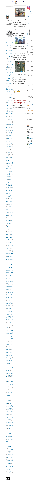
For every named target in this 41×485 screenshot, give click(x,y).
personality (11, 314)
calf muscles (11, 94)
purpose (7, 336)
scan (9, 378)
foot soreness (8, 176)
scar (10, 378)
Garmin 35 (7, 184)
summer (9, 416)
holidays (11, 215)
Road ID (7, 358)
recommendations (7, 344)
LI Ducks (8, 244)
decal (11, 129)
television (7, 427)
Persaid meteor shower (10, 313)
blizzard (9, 77)
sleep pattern (11, 392)
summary (7, 416)
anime (6, 56)
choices (11, 103)
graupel (7, 195)
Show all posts (23, 5)
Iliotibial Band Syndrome (10, 221)
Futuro (8, 182)
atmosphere (7, 63)
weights (8, 464)
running (12, 365)
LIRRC (8, 247)
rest (12, 353)
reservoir (7, 352)
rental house (12, 350)
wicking (7, 465)
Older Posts (25, 113)
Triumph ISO (11, 446)
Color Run (11, 110)
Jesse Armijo (8, 232)
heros (10, 210)
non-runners (8, 292)
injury (12, 224)
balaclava (7, 67)
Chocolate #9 (8, 103)
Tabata (12, 422)
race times (11, 339)
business (7, 91)
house (9, 218)
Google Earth (11, 193)
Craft (9, 124)
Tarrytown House (8, 424)
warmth (11, 459)
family (10, 163)
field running (10, 168)
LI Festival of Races (11, 244)
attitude (9, 63)
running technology (8, 372)
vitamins (7, 457)
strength (8, 412)
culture (9, 126)
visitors (7, 456)
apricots (11, 58)
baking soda (12, 66)
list (10, 247)
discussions (8, 138)
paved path (11, 310)
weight (6, 463)
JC (6, 232)
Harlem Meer (9, 204)
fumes (8, 181)
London (11, 248)
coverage (7, 123)
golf (9, 192)
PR (11, 325)
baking (9, 66)
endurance (9, 153)
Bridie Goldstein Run (8, 84)
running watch (11, 373)
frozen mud (12, 180)
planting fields (9, 319)
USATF (12, 451)
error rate (11, 157)
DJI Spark (10, 140)
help (9, 209)
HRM (11, 218)
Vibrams (12, 453)
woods (8, 468)
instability (10, 226)
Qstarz (9, 336)
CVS (10, 127)
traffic (8, 438)
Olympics (11, 300)
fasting (9, 165)
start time (10, 406)
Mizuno (10, 269)
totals (11, 436)
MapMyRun (7, 253)
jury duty (9, 234)
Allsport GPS (9, 52)
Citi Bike (10, 104)
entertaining (12, 155)
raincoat (9, 341)
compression (7, 115)
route (9, 359)
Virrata (12, 454)
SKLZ (6, 391)
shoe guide (11, 386)
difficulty (7, 134)
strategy (12, 410)
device (11, 132)
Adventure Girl (10, 49)
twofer (6, 449)
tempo (6, 428)
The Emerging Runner (9, 19)
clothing (7, 107)
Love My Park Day (9, 251)
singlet (10, 390)
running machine (9, 369)
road (11, 357)
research (9, 351)
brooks (9, 86)
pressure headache (8, 328)
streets (6, 412)
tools (8, 436)
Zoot (9, 473)
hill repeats (10, 212)
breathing (10, 83)
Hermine (11, 209)
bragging (10, 82)
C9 (10, 92)
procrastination (7, 329)
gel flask (8, 187)
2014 (28, 29)
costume (9, 122)
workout (9, 469)
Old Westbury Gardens (8, 300)
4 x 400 (9, 42)
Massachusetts (8, 256)
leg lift (6, 243)
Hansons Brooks (8, 203)
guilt (8, 199)
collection (9, 110)
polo (6, 321)
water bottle (9, 460)
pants (7, 307)
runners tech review (10, 363)
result (9, 355)
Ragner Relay (7, 340)
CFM (12, 99)
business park (10, 91)
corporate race (10, 121)
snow (11, 395)
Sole (12, 398)
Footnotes (11, 176)
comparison (11, 113)
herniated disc (7, 210)
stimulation (8, 409)
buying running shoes (8, 92)
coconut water (12, 108)
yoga (9, 472)
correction (7, 122)
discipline (7, 137)
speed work (9, 400)
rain (7, 341)
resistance (11, 352)
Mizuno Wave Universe (11, 270)
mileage (12, 265)
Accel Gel (12, 44)
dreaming (7, 144)
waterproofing (12, 460)
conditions (11, 116)
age (10, 51)
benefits (7, 72)
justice (11, 234)
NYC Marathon (9, 296)
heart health (9, 207)
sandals (11, 376)
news (11, 289)
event (6, 158)
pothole (7, 324)
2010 (28, 33)
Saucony (11, 377)
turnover (9, 448)
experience (7, 160)
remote (9, 350)
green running (9, 196)
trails (12, 441)
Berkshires (10, 72)
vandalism (12, 452)
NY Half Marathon (10, 295)
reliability (7, 349)
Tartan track (11, 424)
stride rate (9, 413)
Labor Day (9, 240)
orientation (11, 302)
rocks (11, 358)
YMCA (7, 472)
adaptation (7, 47)
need (9, 284)
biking (12, 75)
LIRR (6, 247)
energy (12, 153)
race (8, 337)
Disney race (12, 138)
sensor (11, 383)
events (8, 158)
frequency (12, 178)
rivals (10, 357)
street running (11, 411)
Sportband (7, 403)
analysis (7, 55)
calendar (7, 94)
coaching (7, 108)
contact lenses (12, 119)
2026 (28, 17)
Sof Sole (8, 398)
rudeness (7, 361)
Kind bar (11, 236)
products (7, 330)
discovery (12, 137)
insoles (8, 225)
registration (10, 347)
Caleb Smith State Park (11, 93)
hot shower (12, 217)
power (9, 325)
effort (9, 148)
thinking (7, 433)
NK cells (12, 291)
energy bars (8, 154)
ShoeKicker (7, 387)
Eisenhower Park (8, 149)
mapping (9, 253)
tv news (11, 448)
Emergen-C (12, 151)
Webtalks (22, 484)
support (12, 420)
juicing (11, 233)
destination (10, 132)
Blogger (6, 78)
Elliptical (7, 150)
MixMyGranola (7, 269)
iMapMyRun (7, 222)
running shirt (9, 370)
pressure (11, 327)
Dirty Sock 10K (10, 135)
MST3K (7, 275)
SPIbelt (7, 401)
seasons (7, 381)
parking (7, 308)
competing (12, 114)
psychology (8, 333)
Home (18, 113)
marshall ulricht (7, 255)
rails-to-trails (12, 340)
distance (12, 139)
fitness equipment (10, 170)
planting (6, 319)
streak (7, 411)
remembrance (7, 350)
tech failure (10, 425)
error (9, 157)
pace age (9, 306)
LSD (11, 251)
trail (12, 438)
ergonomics (7, 157)
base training (7, 70)
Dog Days (11, 141)
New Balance (10, 285)
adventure (7, 49)
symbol (6, 422)
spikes (8, 401)
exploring (11, 160)
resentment (11, 351)
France (11, 177)
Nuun (7, 295)
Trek (8, 445)
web (8, 462)
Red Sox (7, 346)
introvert (12, 228)
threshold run (10, 433)
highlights (7, 211)
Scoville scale (12, 380)
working (7, 469)
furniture (7, 182)
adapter (9, 47)
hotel (7, 218)
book (11, 80)
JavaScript (11, 231)
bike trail (10, 75)
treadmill (11, 443)
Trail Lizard (11, 439)
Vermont (7, 453)
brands (12, 82)
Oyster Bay (7, 305)
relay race (11, 348)
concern (11, 115)
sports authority (10, 403)
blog (11, 77)
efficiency (7, 148)
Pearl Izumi (9, 311)
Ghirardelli (10, 188)
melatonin (11, 261)
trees (6, 445)
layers (8, 242)
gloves (9, 190)
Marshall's (10, 255)
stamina (9, 405)
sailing (9, 376)
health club (10, 206)
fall (12, 162)
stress (10, 412)
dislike (9, 138)
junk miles (7, 234)
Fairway (11, 162)
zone (8, 473)
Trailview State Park (9, 442)
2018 (28, 25)
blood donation (12, 78)
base (11, 69)
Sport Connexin (11, 402)
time (8, 434)
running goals (8, 368)
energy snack (7, 155)
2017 (28, 26)
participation (10, 308)
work (11, 468)
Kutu (11, 239)
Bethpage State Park (8, 74)
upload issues (7, 451)
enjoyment (10, 155)
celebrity (7, 99)
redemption (10, 346)
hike (8, 211)
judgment (9, 233)
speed (12, 399)
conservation (7, 118)
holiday (7, 215)
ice (6, 221)
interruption (7, 228)
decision (7, 130)
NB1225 (7, 283)
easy (10, 147)
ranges (11, 341)
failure (6, 162)
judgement (7, 233)
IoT (12, 229)
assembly (12, 61)
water (6, 460)
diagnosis (10, 133)
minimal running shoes (9, 267)
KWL (6, 240)
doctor (6, 141)
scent (8, 379)
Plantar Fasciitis (10, 318)
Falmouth (8, 163)
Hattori (11, 204)
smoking (9, 394)
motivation (8, 273)
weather (7, 461)
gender (11, 187)
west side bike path (11, 464)
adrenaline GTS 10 (10, 48)
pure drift (9, 335)
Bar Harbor (11, 67)
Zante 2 (11, 472)
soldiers (10, 398)
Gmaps (9, 191)
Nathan (11, 280)
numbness (10, 294)
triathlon (12, 445)
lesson (11, 243)
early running (11, 145)
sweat (7, 421)
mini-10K (11, 266)
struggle (7, 414)
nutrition (12, 294)
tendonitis (11, 428)
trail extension (8, 439)
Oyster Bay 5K (10, 305)
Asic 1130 (10, 59)
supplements (10, 420)
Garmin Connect (10, 185)
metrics (10, 263)
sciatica (6, 380)
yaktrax (7, 471)
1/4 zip (6, 40)
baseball (11, 70)
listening (12, 247)
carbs (12, 96)
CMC (12, 107)
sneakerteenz (9, 395)
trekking (10, 445)
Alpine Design (11, 53)
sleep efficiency (8, 392)
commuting (7, 113)
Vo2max (11, 457)
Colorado (7, 111)
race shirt (8, 339)
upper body (10, 451)
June (28, 18)
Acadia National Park (8, 44)
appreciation (9, 58)
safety (6, 376)
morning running (8, 272)
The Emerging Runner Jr (10, 431)
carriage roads (11, 97)
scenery (6, 379)
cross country (11, 125)
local (7, 248)
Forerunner (7, 177)
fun (9, 181)
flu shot (10, 173)
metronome (7, 264)
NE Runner (11, 283)
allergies (6, 52)
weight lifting (9, 463)
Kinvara (7, 237)
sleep (8, 391)
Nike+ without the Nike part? (17, 91)
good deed (7, 193)
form (9, 177)
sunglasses (7, 417)
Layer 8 (6, 242)
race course (9, 338)
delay (12, 130)
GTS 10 (11, 198)
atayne (12, 62)
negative (11, 284)
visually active (12, 456)
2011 (28, 32)
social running (8, 397)
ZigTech (6, 473)
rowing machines (10, 360)
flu (8, 173)
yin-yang (12, 471)
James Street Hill (8, 231)
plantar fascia (7, 318)
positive (10, 322)
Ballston (9, 67)
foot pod (12, 175)
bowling (6, 82)
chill (7, 102)
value (10, 452)
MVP (10, 278)
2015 (28, 28)
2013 (28, 30)
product (11, 329)
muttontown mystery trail (9, 277)
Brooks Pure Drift (10, 89)
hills (8, 213)
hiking (10, 211)
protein (8, 332)
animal (11, 55)
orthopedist (7, 303)
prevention (11, 328)
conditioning (7, 116)
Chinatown (9, 102)
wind (12, 466)
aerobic (9, 50)
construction (7, 119)
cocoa (9, 108)
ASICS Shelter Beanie (9, 61)
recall (11, 343)
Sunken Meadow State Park (11, 417)
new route (9, 288)
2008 (28, 35)
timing (6, 435)
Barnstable (9, 69)
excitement (11, 158)
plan (10, 317)
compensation (9, 114)
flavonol (11, 171)
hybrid (6, 220)
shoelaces (11, 387)
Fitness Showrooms (8, 171)
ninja (7, 291)
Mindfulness (8, 266)
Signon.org (7, 389)
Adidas (7, 48)
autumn (10, 64)
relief (9, 349)
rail (9, 340)
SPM (7, 402)
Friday (7, 179)
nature (10, 281)
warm (9, 459)
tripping (9, 446)
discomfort (10, 137)
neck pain (7, 284)
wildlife (11, 465)
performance (8, 312)
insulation (12, 226)
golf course (11, 192)
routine (11, 359)
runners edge (7, 363)
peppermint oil (12, 311)
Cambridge (10, 95)
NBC (9, 283)
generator (7, 188)
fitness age (7, 170)
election (11, 149)
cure (11, 126)
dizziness (7, 140)
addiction (11, 47)
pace (6, 306)
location (9, 248)
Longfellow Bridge (8, 250)
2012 (28, 31)
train (12, 442)
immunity (11, 222)
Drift (8, 144)
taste (6, 425)
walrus (7, 459)
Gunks (10, 199)
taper (11, 423)
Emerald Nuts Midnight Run (8, 151)
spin (10, 401)
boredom (7, 81)
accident (11, 45)
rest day (8, 354)
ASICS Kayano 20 (11, 60)
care (7, 97)
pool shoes (10, 321)
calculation (7, 93)
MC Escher (8, 259)
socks (6, 398)
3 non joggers (10, 41)
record (10, 344)
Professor (9, 330)
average (12, 64)
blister (7, 77)
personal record (7, 314)
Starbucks (7, 406)
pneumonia (12, 319)
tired (8, 435)
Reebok (12, 346)
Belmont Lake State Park (10, 71)
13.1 (10, 40)
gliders (11, 189)
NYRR (11, 297)
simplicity (11, 389)
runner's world (11, 362)
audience (8, 64)
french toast (9, 178)
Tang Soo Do (8, 423)
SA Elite (9, 375)
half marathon (10, 200)
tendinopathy (9, 428)
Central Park (9, 99)
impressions (7, 223)
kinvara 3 (11, 237)
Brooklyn (7, 85)
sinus (11, 390)
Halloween (7, 201)
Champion (11, 100)
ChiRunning (12, 102)
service (8, 384)
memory (10, 262)
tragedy (11, 438)
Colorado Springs (10, 111)
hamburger (11, 201)
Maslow (12, 255)
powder (6, 325)
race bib (6, 338)
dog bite (9, 141)
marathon (12, 253)
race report (12, 338)
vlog (9, 457)
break (7, 83)
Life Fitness (12, 245)
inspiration (7, 226)
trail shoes (10, 441)
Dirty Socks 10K (8, 136)
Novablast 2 (7, 294)
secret (9, 381)
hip (10, 213)
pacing (11, 306)
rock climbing (9, 358)
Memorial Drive (7, 262)
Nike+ (18, 111)
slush (7, 394)
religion (11, 349)
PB (12, 310)
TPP (13, 20)
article (8, 59)
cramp (10, 124)
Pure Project (12, 335)
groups (9, 198)
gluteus (11, 190)
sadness (11, 375)
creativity (8, 125)
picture (9, 316)
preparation (7, 327)
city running (7, 105)
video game (8, 454)
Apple (15, 87)
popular (12, 321)
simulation (7, 390)
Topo (10, 436)
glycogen (7, 191)
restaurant (7, 355)
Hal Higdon (7, 200)
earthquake (10, 146)
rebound (9, 343)
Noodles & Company (11, 292)
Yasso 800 (10, 471)
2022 (28, 21)
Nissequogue (9, 291)
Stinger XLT (11, 409)
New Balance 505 (10, 286)
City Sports (11, 105)
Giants (11, 188)
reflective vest (8, 347)
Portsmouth (8, 322)
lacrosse (11, 240)
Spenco (11, 400)
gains (10, 182)
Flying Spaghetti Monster (8, 174)
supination (7, 420)
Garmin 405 (10, 184)
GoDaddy (8, 192)
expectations (7, 159)
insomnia (11, 225)
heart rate (12, 207)
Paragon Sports (12, 307)
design (7, 132)
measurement (11, 259)
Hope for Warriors (8, 217)
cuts (9, 127)
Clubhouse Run (10, 107)
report (6, 351)
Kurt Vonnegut (9, 239)
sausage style (7, 378)
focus (11, 174)
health (7, 206)
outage (11, 303)
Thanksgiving (7, 430)
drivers (11, 144)
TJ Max (11, 435)
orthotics (9, 303)
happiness (11, 203)
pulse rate (11, 333)
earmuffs (7, 146)
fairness (9, 162)
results (11, 355)
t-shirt (10, 422)
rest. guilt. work (11, 354)
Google (9, 193)
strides (11, 413)
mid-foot (11, 264)
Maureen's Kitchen (9, 258)
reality (7, 343)
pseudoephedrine (11, 332)
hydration (9, 220)
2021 (6, 41)
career (8, 97)
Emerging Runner (8, 152)
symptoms (9, 422)
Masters (6, 258)
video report (10, 454)
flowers (6, 173)
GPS (16, 111)
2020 (28, 23)
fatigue (8, 166)
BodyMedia (8, 80)
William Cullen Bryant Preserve (8, 466)
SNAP (11, 394)
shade (10, 384)
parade (9, 307)
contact (9, 119)
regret (12, 347)
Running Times (8, 373)
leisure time (10, 243)
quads (11, 336)
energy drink (11, 154)
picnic (6, 316)
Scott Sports (9, 380)
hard (6, 204)
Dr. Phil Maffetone (11, 143)
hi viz (11, 210)
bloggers (9, 78)
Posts (28, 12)
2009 (28, 34)
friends (10, 179)
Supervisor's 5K (10, 419)
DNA (11, 140)
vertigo (9, 453)
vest (10, 453)
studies (9, 414)
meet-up (6, 261)
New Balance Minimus (8, 287)
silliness (9, 389)
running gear (11, 367)
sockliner (11, 397)
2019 (28, 24)
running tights (12, 372)
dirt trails (7, 135)
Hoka (11, 214)
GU (6, 199)
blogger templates (19, 484)
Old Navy (12, 299)
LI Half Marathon (8, 245)
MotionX (12, 272)
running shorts (10, 371)
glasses (9, 189)
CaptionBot (10, 96)
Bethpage (11, 73)
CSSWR (7, 126)
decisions (9, 130)
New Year (9, 289)
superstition (7, 419)
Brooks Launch (9, 88)
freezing (7, 178)
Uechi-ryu (9, 449)
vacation (8, 452)
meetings (9, 261)
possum (12, 322)
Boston (12, 81)
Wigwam (9, 465)
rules (8, 361)
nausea (12, 281)
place (9, 317)
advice (6, 50)
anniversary (9, 56)
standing (11, 405)
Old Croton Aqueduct (9, 299)
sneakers (7, 395)
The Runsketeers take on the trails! (18, 7)
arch (12, 58)
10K (8, 40)
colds (6, 110)
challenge (8, 100)
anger (9, 55)
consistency (11, 118)
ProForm (12, 330)
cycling (12, 127)
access (7, 45)
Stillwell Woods (11, 408)
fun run (11, 181)
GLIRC (7, 190)
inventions (7, 229)
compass (7, 114)
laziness (10, 242)
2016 (28, 27)
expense (11, 159)
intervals (9, 228)
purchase (7, 335)
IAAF (11, 220)
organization (7, 302)
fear (10, 166)
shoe (9, 386)
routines (7, 360)
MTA (8, 275)
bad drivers (7, 66)
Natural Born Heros (7, 281)
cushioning (7, 127)
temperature (10, 427)
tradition (6, 438)
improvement (10, 223)
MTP (10, 275)
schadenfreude (11, 379)
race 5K (11, 337)
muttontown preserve (8, 278)
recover (11, 344)
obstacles (9, 298)
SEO (6, 384)
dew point (7, 133)
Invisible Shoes (10, 229)
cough (11, 122)
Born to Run (10, 81)
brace (8, 82)
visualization (9, 456)
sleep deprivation (11, 391)
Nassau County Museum (8, 280)
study (11, 414)
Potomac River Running (10, 324)
